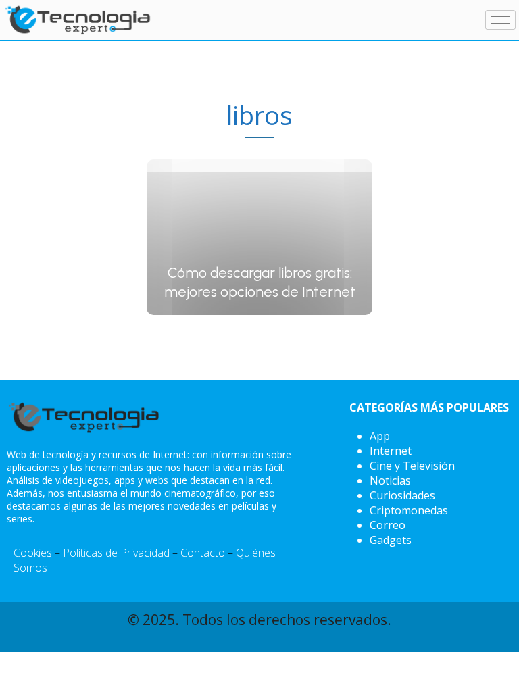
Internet (391, 450)
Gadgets (391, 540)
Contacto (202, 552)
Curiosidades (402, 495)
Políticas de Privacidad (116, 552)
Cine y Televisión (412, 465)
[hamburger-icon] (500, 20)
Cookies (33, 552)
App (380, 435)
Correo (387, 525)
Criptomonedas (409, 510)
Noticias (390, 480)
